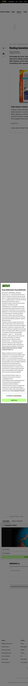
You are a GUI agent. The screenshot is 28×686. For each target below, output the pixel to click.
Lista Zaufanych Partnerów (18, 390)
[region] (14, 343)
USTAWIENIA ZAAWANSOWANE (14, 395)
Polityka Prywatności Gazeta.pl (9, 348)
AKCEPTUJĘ (14, 400)
